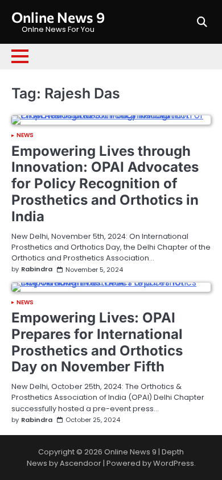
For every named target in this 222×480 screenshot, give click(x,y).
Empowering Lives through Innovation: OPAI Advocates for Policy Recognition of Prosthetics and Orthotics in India (105, 184)
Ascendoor (80, 463)
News (25, 135)
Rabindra (36, 269)
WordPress (173, 463)
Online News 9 (58, 17)
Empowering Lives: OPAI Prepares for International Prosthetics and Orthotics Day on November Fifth (97, 342)
